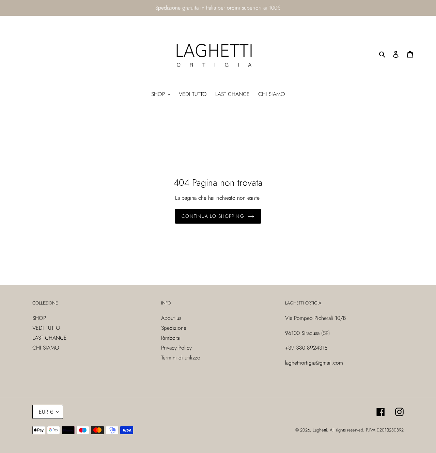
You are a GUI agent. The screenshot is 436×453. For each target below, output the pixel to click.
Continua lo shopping (213, 216)
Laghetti (320, 430)
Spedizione (173, 328)
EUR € (46, 412)
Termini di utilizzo (180, 358)
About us (171, 318)
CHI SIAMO (45, 348)
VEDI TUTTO (46, 328)
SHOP (39, 318)
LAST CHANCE (49, 338)
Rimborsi (171, 338)
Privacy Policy (176, 348)
